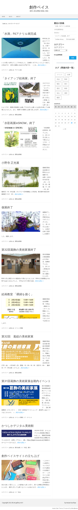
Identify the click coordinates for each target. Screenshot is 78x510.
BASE (3, 16)
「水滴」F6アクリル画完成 (19, 33)
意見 (58, 88)
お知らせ (11, 70)
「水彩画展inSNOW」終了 (18, 123)
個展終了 (7, 207)
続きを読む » (42, 65)
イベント (29, 417)
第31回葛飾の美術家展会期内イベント (26, 381)
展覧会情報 (18, 114)
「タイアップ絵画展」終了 (19, 78)
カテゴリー (59, 47)
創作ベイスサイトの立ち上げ (20, 455)
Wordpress (74, 508)
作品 (25, 447)
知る (19, 492)
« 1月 (64, 129)
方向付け (56, 32)
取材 (65, 79)
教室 (65, 88)
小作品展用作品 (58, 29)
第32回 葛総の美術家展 (17, 336)
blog (10, 16)
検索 (72, 57)
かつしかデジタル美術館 (18, 425)
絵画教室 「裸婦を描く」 (18, 294)
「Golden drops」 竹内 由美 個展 (64, 39)
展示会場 (17, 447)
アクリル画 (18, 70)
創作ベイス (39, 7)
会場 (68, 74)
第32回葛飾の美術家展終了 (19, 249)
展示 (29, 447)
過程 (65, 93)
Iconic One (55, 508)
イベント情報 (19, 328)
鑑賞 (58, 97)
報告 (58, 84)
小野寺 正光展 (10, 162)
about (18, 16)
